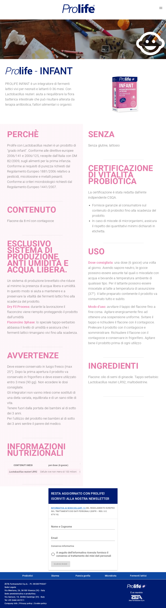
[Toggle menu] (161, 8)
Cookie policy (40, 603)
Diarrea (55, 575)
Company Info (11, 603)
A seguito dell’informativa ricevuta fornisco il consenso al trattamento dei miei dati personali (83, 554)
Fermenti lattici (138, 575)
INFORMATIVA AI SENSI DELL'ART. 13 (68, 508)
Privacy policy (26, 603)
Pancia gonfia (83, 575)
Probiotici (27, 575)
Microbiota (111, 575)
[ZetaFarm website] (137, 601)
